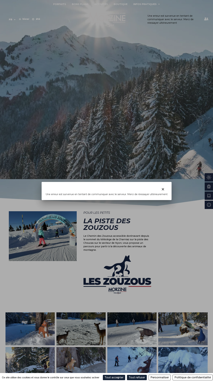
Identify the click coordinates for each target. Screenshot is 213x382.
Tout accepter (114, 377)
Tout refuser (137, 377)
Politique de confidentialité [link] (192, 377)
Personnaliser (159, 377)
